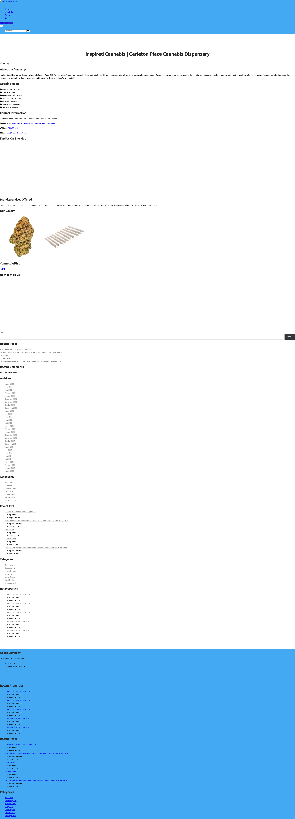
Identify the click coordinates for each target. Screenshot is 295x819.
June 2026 (8, 387)
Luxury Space (10, 494)
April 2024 (8, 459)
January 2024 (10, 468)
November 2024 (11, 438)
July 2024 (8, 450)
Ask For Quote (6, 23)
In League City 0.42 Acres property (18, 612)
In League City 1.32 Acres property (18, 603)
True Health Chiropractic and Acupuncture (15, 349)
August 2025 (9, 411)
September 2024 (11, 444)
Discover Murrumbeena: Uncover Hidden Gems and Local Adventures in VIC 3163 (31, 361)
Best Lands (9, 482)
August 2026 (9, 384)
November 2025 (11, 402)
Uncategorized (10, 500)
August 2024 (9, 447)
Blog (7, 18)
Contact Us (9, 15)
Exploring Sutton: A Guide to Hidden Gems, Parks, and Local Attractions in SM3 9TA (31, 352)
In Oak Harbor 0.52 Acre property (17, 621)
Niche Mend (4, 355)
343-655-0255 (13, 128)
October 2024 (10, 441)
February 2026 (10, 393)
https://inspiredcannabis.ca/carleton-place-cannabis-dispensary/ (33, 123)
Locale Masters (6, 358)
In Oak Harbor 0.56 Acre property (17, 630)
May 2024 (8, 456)
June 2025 (8, 417)
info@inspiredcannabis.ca (17, 133)
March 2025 (9, 426)
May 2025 (8, 420)
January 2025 (10, 432)
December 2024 (11, 435)
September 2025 (11, 408)
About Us (9, 12)
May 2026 (8, 390)
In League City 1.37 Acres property (18, 594)
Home (7, 9)
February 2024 (10, 465)
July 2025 (8, 414)
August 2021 (9, 471)
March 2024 (9, 462)
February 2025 (10, 429)
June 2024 (8, 453)
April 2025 (8, 423)
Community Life (10, 485)
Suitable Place (10, 497)
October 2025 (10, 405)
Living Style (9, 491)
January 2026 (10, 396)
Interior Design (10, 488)
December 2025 (11, 399)
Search (2, 332)
